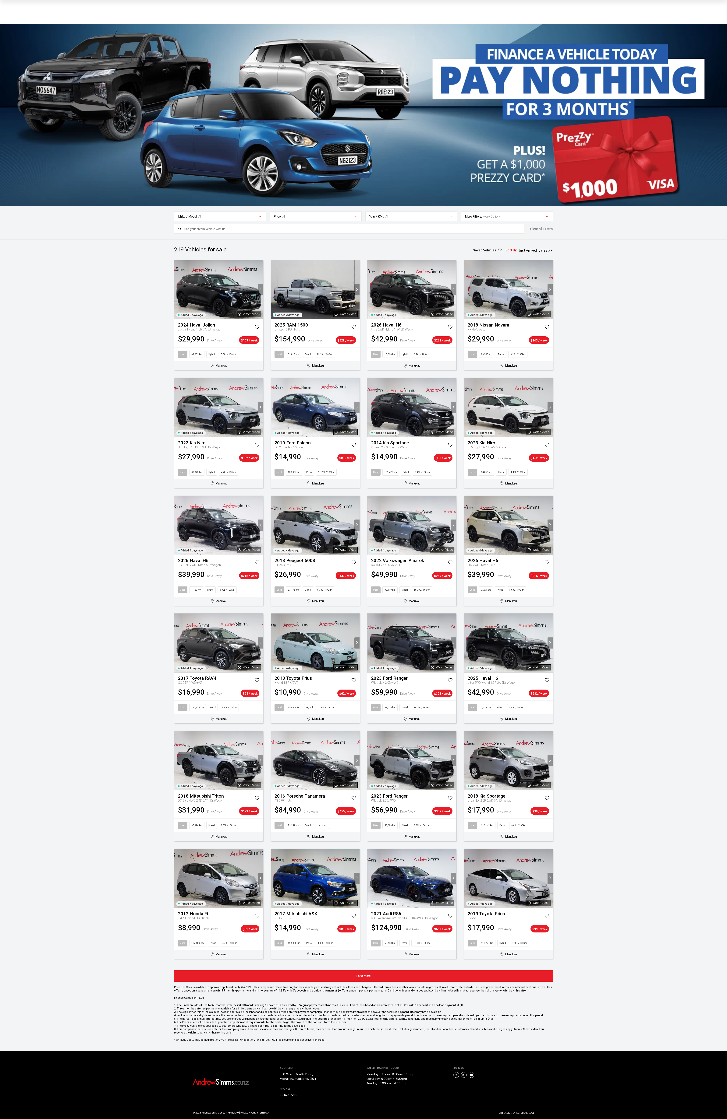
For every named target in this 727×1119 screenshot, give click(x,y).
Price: (277, 216)
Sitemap (264, 1112)
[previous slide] (176, 289)
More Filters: (473, 216)
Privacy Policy (249, 1112)
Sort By (511, 250)
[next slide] (260, 289)
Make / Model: (187, 216)
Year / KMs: (377, 216)
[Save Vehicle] (257, 327)
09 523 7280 (288, 1095)
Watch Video (251, 314)
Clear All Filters (541, 229)
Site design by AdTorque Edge (516, 1112)
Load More (363, 976)
